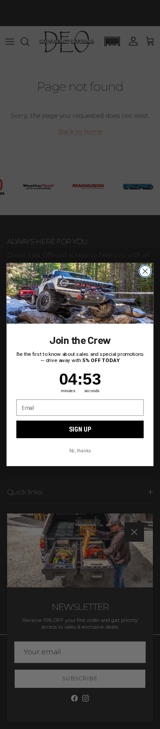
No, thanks (80, 450)
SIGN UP (80, 429)
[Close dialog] (145, 271)
